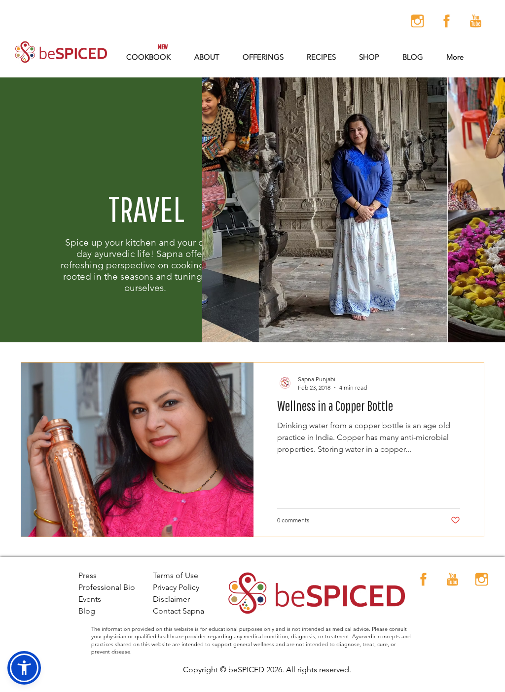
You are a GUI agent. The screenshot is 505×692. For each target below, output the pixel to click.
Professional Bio (106, 587)
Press (87, 575)
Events (89, 599)
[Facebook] (446, 21)
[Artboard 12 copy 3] (476, 21)
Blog (86, 611)
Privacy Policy (176, 587)
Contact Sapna (178, 611)
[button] (263, 57)
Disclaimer (171, 599)
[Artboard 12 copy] (417, 21)
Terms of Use (175, 575)
